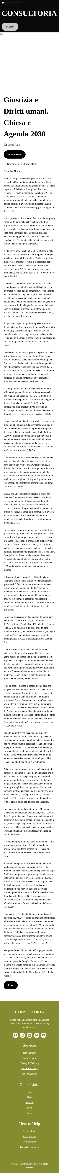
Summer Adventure (29, 1164)
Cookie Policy (29, 1141)
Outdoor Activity (29, 1068)
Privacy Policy (29, 1136)
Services (30, 1102)
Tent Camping (29, 1052)
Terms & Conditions (29, 1147)
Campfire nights (29, 1058)
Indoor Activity (29, 1073)
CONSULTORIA (29, 13)
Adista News (14, 154)
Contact (29, 1113)
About (29, 1097)
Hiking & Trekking (29, 1063)
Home (30, 1092)
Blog (29, 1107)
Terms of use (29, 1131)
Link (10, 985)
